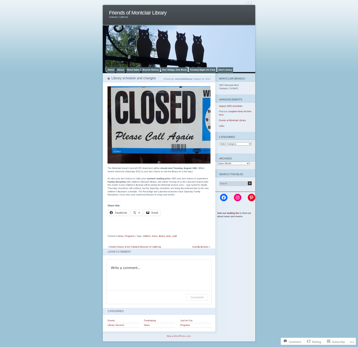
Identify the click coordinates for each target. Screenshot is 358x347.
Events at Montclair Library (232, 120)
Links (221, 126)
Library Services (116, 325)
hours (155, 236)
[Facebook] (223, 197)
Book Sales (133, 70)
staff (174, 236)
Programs (130, 236)
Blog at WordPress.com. (179, 336)
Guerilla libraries (200, 247)
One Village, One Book (174, 70)
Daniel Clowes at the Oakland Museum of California (135, 247)
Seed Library (225, 70)
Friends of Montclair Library (138, 13)
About (120, 70)
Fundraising (150, 320)
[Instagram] (237, 197)
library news (165, 236)
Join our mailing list (228, 213)
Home (111, 70)
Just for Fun (186, 320)
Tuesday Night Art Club (202, 70)
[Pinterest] (251, 197)
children (147, 236)
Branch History (151, 70)
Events (111, 320)
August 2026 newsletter (231, 106)
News (120, 236)
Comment (197, 297)
